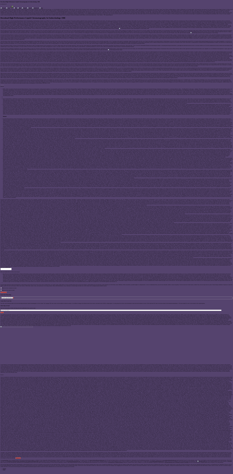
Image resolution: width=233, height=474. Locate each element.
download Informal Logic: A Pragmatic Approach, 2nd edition (177, 462)
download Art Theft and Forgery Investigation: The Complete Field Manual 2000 (22, 461)
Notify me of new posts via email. (8, 290)
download (230, 461)
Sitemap (4, 468)
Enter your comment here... (5, 267)
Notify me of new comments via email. (9, 288)
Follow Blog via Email (5, 305)
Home (4, 469)
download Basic (5, 460)
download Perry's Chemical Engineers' (115, 462)
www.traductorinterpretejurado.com (169, 460)
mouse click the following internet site (97, 460)
